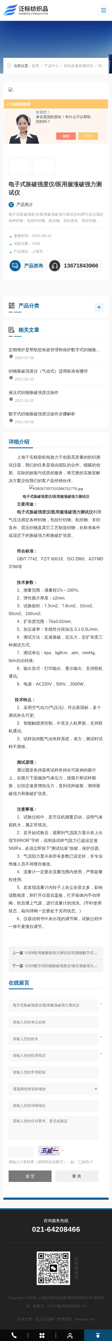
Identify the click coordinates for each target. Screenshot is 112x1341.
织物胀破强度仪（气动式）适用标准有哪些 (48, 371)
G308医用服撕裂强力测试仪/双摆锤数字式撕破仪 (64, 953)
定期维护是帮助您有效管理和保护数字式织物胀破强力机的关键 (56, 350)
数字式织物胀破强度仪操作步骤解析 (42, 414)
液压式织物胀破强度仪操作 (34, 392)
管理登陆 (64, 1319)
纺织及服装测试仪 (78, 66)
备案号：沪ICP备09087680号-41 (59, 1306)
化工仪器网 (45, 1319)
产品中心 (51, 66)
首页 (35, 66)
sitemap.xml (85, 1319)
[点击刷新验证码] (49, 1150)
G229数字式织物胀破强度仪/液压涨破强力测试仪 (64, 966)
